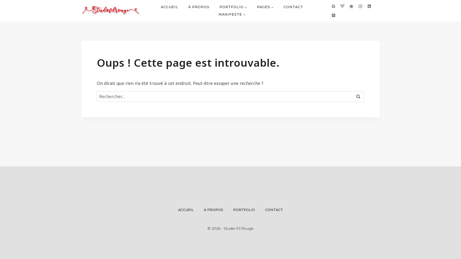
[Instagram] (360, 6)
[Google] (333, 6)
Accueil (169, 7)
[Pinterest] (333, 15)
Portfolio (244, 210)
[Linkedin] (369, 6)
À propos (198, 7)
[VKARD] (342, 6)
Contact (293, 7)
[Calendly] (351, 6)
